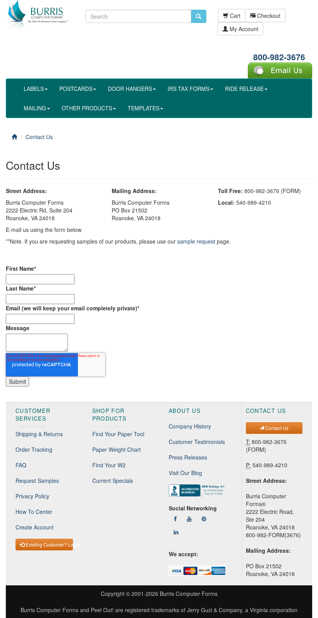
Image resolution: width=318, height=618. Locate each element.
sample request (196, 241)
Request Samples (37, 480)
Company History (190, 426)
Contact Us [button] (276, 428)
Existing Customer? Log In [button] (48, 544)
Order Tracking (34, 449)
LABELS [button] (34, 88)
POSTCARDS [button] (75, 88)
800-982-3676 (279, 57)
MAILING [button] (35, 108)
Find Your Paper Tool (118, 434)
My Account (243, 29)
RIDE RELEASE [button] (244, 88)
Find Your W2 (109, 465)
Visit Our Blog (185, 473)
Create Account (35, 527)
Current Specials (112, 480)
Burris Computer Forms (189, 593)
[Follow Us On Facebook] (175, 518)
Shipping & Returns (39, 434)
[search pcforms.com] (198, 16)
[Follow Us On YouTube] (189, 518)
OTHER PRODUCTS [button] (87, 108)
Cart (234, 15)
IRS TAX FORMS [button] (188, 88)
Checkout (268, 15)
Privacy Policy (32, 496)
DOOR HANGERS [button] (130, 88)
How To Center (34, 511)
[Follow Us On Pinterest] (204, 518)
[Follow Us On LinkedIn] (176, 531)
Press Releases (188, 457)
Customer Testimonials (197, 442)
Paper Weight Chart (116, 449)
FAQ (21, 465)
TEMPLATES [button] (143, 108)
